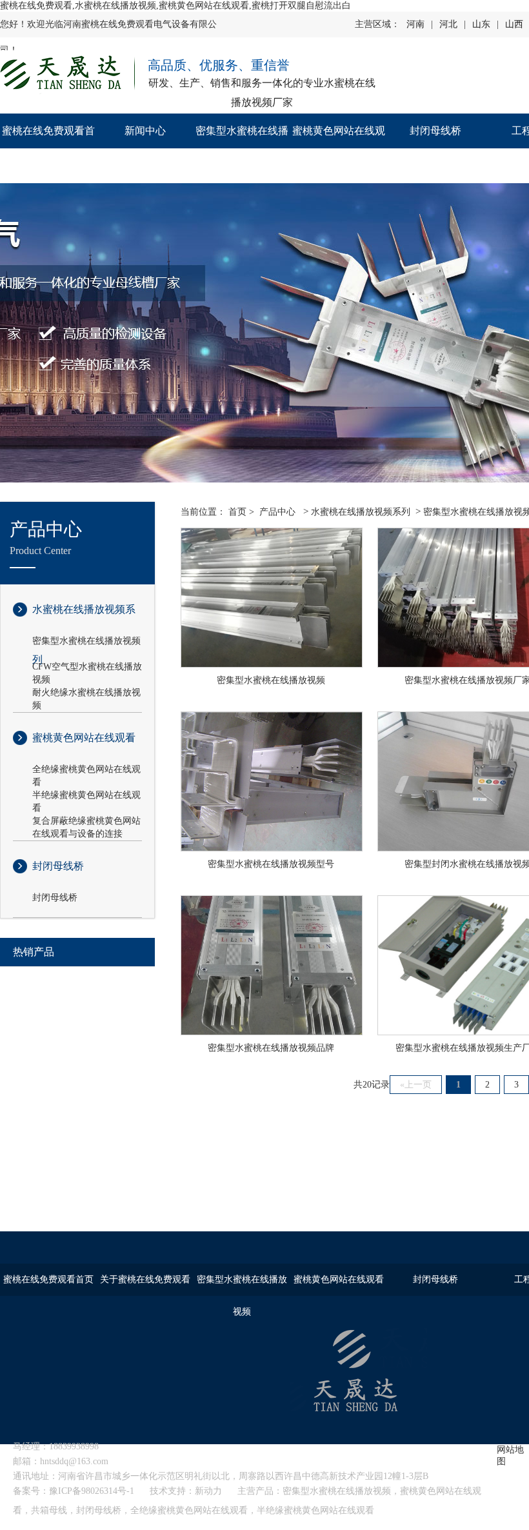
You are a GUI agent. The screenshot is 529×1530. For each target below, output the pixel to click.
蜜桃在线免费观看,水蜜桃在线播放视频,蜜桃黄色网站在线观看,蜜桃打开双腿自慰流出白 (175, 5)
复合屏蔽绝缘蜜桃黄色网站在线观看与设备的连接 (86, 822)
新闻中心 (145, 130)
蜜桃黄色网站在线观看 (338, 148)
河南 (415, 24)
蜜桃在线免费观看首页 (48, 148)
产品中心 (277, 512)
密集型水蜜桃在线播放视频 (241, 148)
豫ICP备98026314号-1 (91, 1491)
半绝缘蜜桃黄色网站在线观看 (86, 796)
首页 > (241, 512)
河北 (448, 24)
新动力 (208, 1491)
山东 (481, 24)
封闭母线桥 (435, 130)
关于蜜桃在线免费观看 (145, 1279)
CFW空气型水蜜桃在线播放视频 (87, 667)
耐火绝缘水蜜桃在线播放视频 (86, 693)
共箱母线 (49, 1510)
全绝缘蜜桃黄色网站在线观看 (86, 770)
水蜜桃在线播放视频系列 (83, 619)
